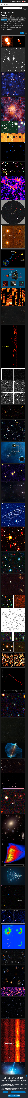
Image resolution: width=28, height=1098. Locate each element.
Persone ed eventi (5, 25)
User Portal (18, 1)
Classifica (22, 32)
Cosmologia (4, 19)
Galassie (9, 21)
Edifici (12, 25)
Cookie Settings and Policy (14, 1095)
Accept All (5, 1092)
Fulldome (3, 21)
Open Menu (5, 4)
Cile (24, 17)
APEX (21, 17)
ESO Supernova (14, 19)
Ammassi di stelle (14, 27)
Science (13, 1)
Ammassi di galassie (17, 21)
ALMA (17, 17)
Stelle (20, 27)
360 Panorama (12, 17)
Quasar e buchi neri (19, 25)
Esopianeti (21, 19)
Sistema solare (4, 27)
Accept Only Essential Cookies (18, 1092)
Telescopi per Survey (6, 29)
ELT (9, 19)
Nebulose (16, 23)
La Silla (10, 23)
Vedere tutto (4, 17)
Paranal (21, 23)
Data (26, 32)
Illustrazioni (4, 23)
